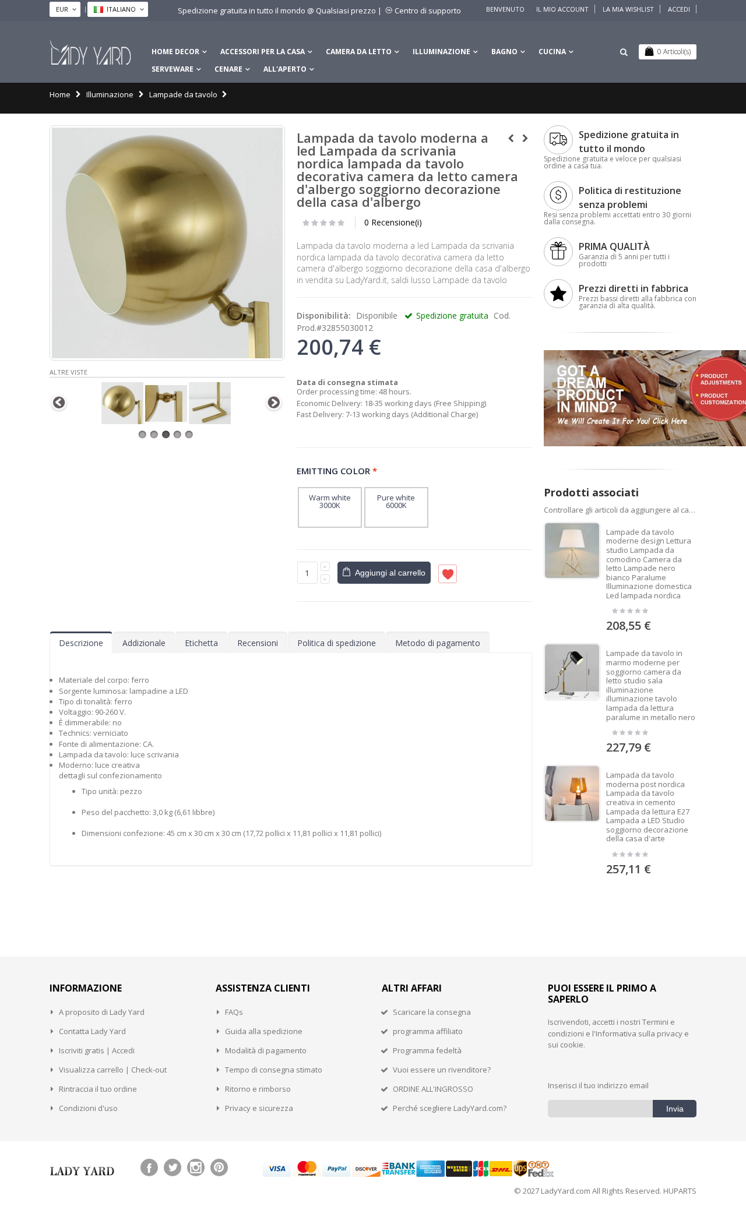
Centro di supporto (428, 10)
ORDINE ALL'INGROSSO (433, 1089)
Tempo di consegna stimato (273, 1069)
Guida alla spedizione (263, 1031)
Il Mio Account (562, 9)
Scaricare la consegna (432, 1012)
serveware (172, 69)
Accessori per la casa (262, 52)
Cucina (552, 52)
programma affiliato (428, 1031)
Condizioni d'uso (88, 1108)
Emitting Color (337, 470)
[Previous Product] (511, 138)
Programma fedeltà (427, 1050)
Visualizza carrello (91, 1069)
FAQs (234, 1012)
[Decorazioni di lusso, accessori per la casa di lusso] (90, 51)
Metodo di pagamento (437, 642)
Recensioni (257, 642)
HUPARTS (679, 1191)
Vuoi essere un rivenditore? (442, 1069)
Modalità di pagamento (266, 1050)
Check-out (149, 1069)
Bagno (504, 52)
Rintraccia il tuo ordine (98, 1089)
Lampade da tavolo (183, 94)
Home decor (175, 52)
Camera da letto (359, 52)
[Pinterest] (219, 1167)
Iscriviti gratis (81, 1050)
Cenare (228, 69)
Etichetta (201, 642)
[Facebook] (149, 1167)
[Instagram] (196, 1167)
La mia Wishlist (628, 9)
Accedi (679, 9)
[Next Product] (525, 138)
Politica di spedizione (336, 642)
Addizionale (144, 642)
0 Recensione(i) (393, 222)
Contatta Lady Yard (92, 1031)
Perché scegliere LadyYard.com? (449, 1108)
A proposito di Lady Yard (102, 1012)
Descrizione (81, 642)
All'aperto (285, 69)
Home (60, 94)
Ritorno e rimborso (258, 1089)
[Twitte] (172, 1167)
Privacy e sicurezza (259, 1108)
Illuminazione (441, 52)
